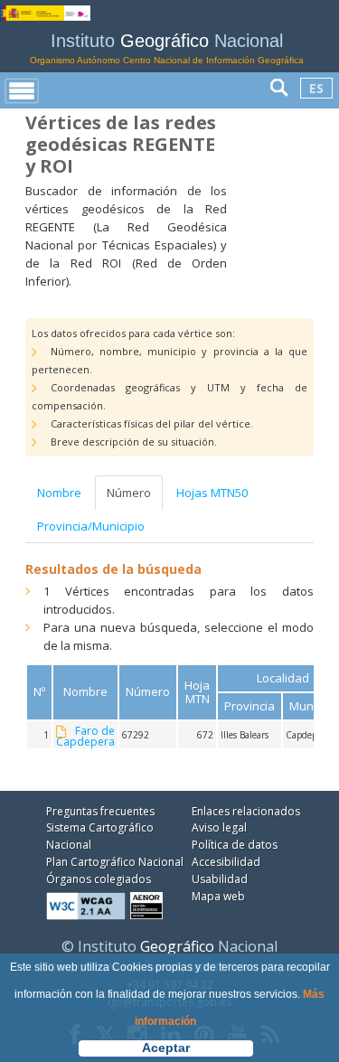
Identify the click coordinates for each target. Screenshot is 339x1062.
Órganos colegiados (98, 879)
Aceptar (166, 1047)
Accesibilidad (226, 861)
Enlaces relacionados (246, 811)
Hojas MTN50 (212, 492)
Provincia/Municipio (91, 526)
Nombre (59, 492)
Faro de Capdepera (85, 736)
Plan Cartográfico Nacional (115, 861)
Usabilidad (220, 879)
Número (129, 492)
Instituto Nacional (167, 48)
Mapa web (218, 896)
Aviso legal (219, 827)
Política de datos (235, 844)
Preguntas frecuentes (100, 811)
